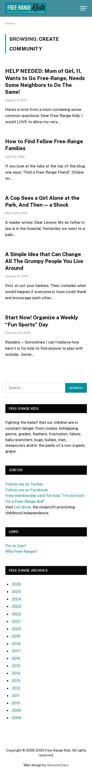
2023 (16, 606)
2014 (16, 673)
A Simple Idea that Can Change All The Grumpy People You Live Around (44, 261)
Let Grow (22, 507)
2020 (16, 629)
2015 (16, 666)
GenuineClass (57, 765)
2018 (16, 643)
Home (9, 23)
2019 (16, 636)
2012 (16, 688)
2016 (16, 658)
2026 (16, 584)
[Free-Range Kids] (26, 8)
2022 (16, 614)
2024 (16, 599)
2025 (16, 591)
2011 (15, 695)
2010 (16, 703)
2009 (16, 710)
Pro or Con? (15, 546)
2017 (16, 651)
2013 (16, 680)
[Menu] (83, 8)
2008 (16, 718)
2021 (16, 621)
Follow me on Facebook (26, 490)
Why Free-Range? (21, 551)
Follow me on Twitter (24, 484)
